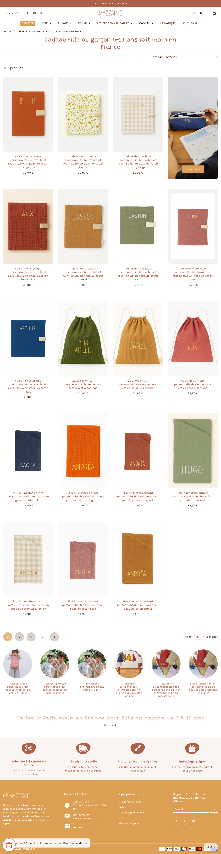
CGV (121, 817)
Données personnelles (132, 812)
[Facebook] (27, 12)
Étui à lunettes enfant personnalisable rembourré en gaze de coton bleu (28, 497)
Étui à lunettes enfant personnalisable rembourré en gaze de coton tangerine (83, 497)
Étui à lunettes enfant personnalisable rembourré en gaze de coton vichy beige (28, 605)
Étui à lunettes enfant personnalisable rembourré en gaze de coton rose (83, 605)
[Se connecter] (200, 13)
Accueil (7, 31)
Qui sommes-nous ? (131, 801)
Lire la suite (110, 725)
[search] (193, 13)
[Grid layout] (145, 57)
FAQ (121, 807)
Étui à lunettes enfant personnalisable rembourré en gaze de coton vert (192, 497)
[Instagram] (41, 12)
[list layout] (141, 57)
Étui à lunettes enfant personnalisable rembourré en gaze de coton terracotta (138, 497)
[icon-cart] (214, 13)
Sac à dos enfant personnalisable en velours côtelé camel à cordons (137, 384)
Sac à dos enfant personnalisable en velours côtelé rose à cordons (192, 384)
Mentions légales (129, 823)
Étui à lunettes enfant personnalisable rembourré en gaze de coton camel (138, 605)
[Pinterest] (34, 12)
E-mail (179, 809)
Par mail (78, 827)
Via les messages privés (88, 818)
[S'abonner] (214, 809)
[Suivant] (65, 637)
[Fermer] (86, 843)
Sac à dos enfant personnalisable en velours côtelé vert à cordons (83, 384)
